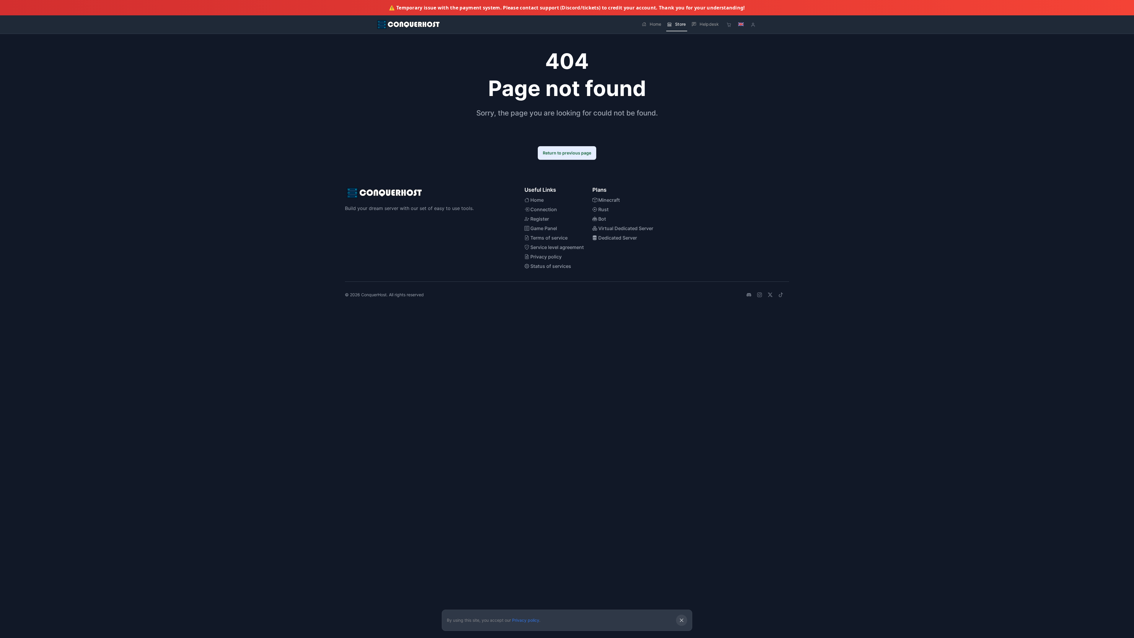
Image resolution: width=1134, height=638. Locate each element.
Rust (603, 209)
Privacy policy (545, 257)
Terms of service (548, 238)
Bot (601, 219)
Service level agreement (556, 247)
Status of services (550, 266)
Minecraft (608, 200)
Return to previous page (567, 152)
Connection (543, 209)
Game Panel (543, 228)
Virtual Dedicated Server (625, 228)
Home (655, 24)
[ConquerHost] (408, 24)
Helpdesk (709, 24)
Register (539, 219)
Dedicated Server (617, 238)
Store (680, 24)
